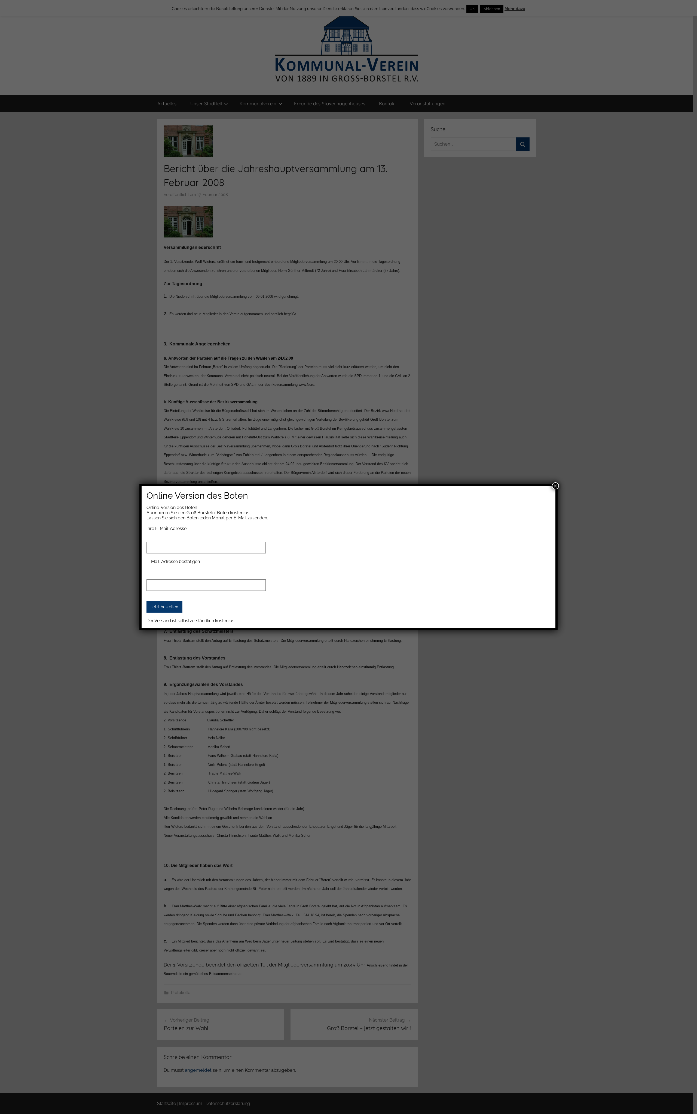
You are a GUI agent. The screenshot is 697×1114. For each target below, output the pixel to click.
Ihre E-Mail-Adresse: (166, 528)
